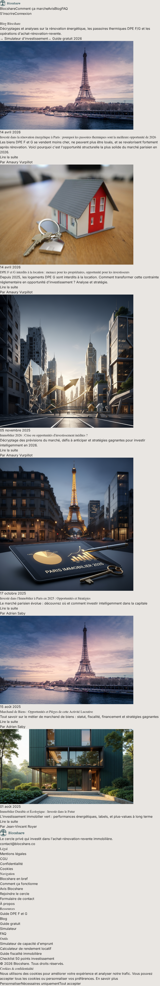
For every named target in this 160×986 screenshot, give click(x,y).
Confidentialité (11, 864)
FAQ (64, 8)
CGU (4, 859)
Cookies (6, 869)
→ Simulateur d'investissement (24, 38)
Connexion (23, 13)
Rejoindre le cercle (14, 894)
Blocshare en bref (14, 879)
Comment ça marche (31, 8)
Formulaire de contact (17, 899)
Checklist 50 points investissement (27, 958)
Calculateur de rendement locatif (25, 948)
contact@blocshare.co (17, 844)
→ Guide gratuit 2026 (65, 38)
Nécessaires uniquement (40, 983)
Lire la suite (9, 157)
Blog (57, 8)
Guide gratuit (10, 924)
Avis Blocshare (11, 889)
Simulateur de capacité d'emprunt (26, 943)
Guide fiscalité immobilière (21, 953)
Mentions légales (13, 854)
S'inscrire (7, 13)
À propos (7, 904)
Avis (51, 8)
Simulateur (8, 929)
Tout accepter (70, 983)
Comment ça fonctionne (19, 884)
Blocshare (7, 8)
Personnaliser (10, 983)
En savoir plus (107, 978)
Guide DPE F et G (13, 914)
